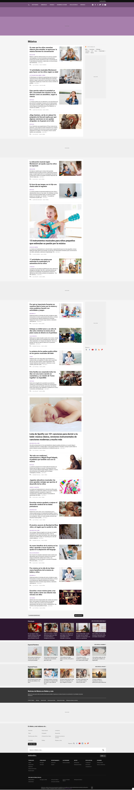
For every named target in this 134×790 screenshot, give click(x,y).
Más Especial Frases (100, 666)
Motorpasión (76, 762)
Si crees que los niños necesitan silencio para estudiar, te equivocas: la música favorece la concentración (43, 49)
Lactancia (57, 730)
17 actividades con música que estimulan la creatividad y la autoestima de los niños (41, 261)
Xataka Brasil (31, 781)
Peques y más (58, 740)
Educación (32, 54)
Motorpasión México (78, 779)
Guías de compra (34, 247)
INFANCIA (82, 4)
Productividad (101, 51)
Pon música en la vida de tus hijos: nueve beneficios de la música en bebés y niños (42, 570)
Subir (102, 755)
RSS (99, 349)
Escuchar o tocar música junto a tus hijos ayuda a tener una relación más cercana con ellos (43, 593)
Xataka (29, 762)
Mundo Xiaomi (31, 770)
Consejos (32, 266)
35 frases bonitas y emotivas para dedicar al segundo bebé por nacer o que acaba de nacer (51, 681)
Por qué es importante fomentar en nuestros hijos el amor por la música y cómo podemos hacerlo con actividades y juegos (43, 307)
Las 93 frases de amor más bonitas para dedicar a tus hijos (34, 681)
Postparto (44, 733)
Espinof (52, 764)
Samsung (87, 51)
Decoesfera (88, 764)
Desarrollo (32, 313)
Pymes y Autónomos (101, 764)
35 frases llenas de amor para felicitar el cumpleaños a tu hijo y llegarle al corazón (67, 681)
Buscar (103, 750)
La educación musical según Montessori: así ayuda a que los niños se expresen (43, 164)
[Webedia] (103, 1)
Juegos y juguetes (34, 487)
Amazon (87, 52)
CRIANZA (52, 4)
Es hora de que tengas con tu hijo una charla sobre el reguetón (43, 185)
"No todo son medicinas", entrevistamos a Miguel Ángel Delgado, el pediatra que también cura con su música (44, 458)
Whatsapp (98, 49)
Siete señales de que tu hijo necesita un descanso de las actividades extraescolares (99, 635)
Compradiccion (88, 766)
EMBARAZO (44, 4)
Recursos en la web (34, 443)
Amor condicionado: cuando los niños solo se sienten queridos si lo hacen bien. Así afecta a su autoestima (83, 636)
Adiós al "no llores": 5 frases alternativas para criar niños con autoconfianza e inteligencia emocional (50, 636)
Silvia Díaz (35, 179)
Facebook (95, 5)
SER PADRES (35, 4)
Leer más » (40, 62)
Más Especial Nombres (99, 644)
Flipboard (100, 5)
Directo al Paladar (66, 762)
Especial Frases (32, 667)
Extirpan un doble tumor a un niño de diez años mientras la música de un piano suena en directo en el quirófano (43, 331)
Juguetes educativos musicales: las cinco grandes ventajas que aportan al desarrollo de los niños (43, 482)
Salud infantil (33, 336)
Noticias (32, 99)
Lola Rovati (35, 134)
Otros (31, 356)
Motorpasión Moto (77, 764)
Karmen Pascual (36, 346)
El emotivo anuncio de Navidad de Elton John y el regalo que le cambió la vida (44, 526)
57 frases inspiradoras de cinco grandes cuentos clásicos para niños (82, 681)
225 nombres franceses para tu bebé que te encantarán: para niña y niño (50, 659)
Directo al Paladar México (66, 780)
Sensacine (53, 762)
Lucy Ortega (36, 64)
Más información (68, 788)
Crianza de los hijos (61, 700)
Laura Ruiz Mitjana (37, 109)
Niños (86, 49)
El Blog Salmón (100, 762)
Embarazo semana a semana (72, 700)
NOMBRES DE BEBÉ (62, 4)
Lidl (92, 51)
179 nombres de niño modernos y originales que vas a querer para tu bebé (82, 659)
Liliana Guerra (36, 254)
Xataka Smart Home (32, 768)
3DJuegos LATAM (43, 779)
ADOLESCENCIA (74, 4)
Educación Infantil (34, 552)
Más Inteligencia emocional (98, 621)
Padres (43, 740)
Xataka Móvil (30, 764)
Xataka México (31, 779)
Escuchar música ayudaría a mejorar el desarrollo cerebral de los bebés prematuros (43, 504)
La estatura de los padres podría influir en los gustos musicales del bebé (43, 352)
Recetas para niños (51, 700)
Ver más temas (32, 744)
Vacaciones (91, 49)
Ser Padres (32, 597)
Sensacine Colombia (55, 781)
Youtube (105, 5)
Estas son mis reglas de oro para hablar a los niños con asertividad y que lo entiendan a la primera (66, 636)
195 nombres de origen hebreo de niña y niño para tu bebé (66, 659)
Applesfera (30, 766)
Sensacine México (54, 779)
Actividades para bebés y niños (37, 75)
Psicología (31, 621)
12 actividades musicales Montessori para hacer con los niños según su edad (44, 71)
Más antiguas (78, 615)
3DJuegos (42, 762)
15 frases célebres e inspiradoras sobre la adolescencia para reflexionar (99, 681)
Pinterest (93, 5)
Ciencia (92, 52)
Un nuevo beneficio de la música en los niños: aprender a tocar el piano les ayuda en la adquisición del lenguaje (44, 548)
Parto (29, 733)
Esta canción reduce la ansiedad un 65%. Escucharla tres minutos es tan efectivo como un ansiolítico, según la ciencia (43, 93)
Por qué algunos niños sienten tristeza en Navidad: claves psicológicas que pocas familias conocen (34, 636)
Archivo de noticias (35, 615)
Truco (96, 51)
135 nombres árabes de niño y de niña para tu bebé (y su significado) (98, 659)
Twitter (98, 5)
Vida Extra (42, 764)
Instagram (103, 5)
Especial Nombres (33, 645)
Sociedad (30, 740)
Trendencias (88, 762)
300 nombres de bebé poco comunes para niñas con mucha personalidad (34, 659)
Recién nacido (33, 509)
